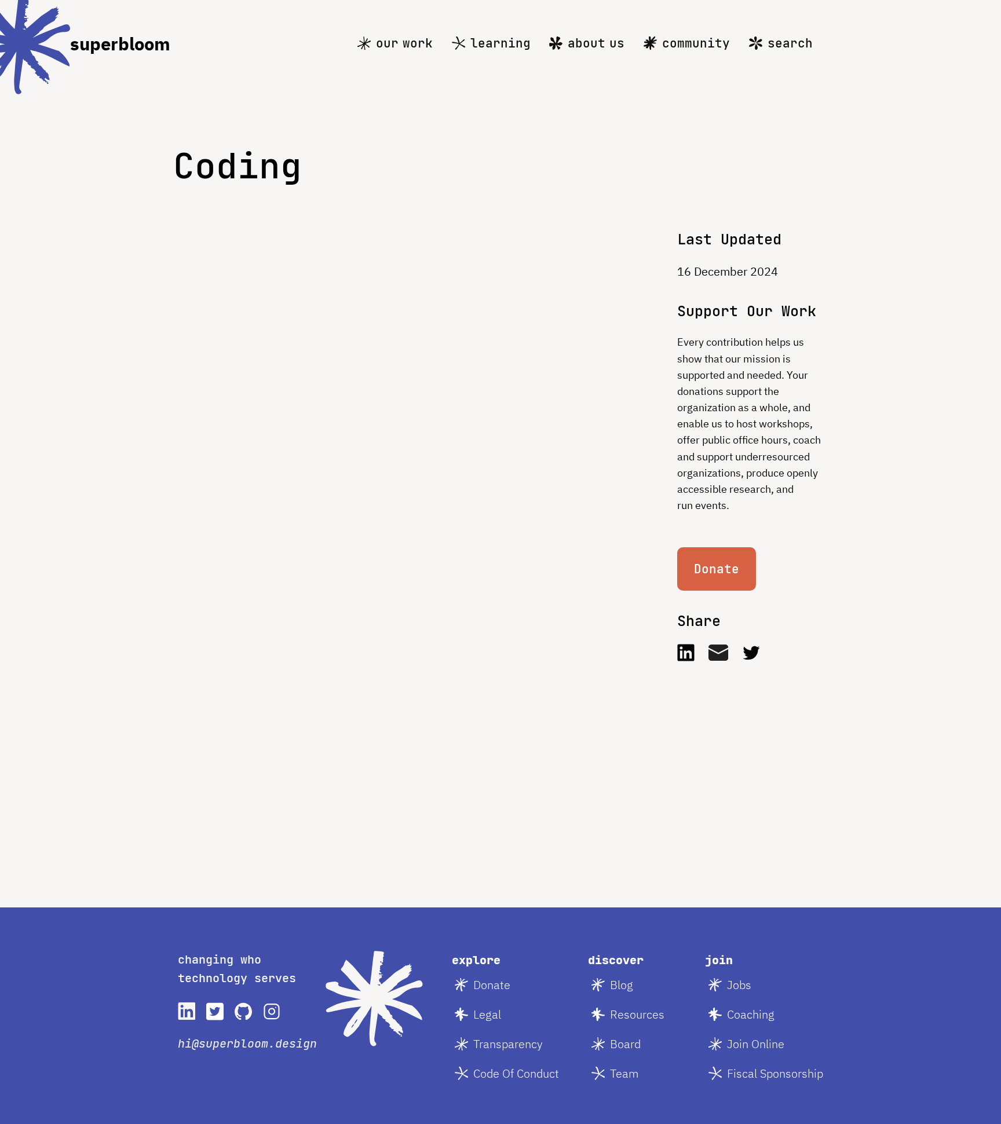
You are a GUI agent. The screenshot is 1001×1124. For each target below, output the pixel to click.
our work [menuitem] (404, 43)
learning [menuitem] (500, 43)
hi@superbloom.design (247, 1043)
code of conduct (516, 1073)
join (719, 960)
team (624, 1073)
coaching (751, 1014)
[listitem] (186, 1011)
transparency (508, 1044)
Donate (716, 569)
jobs (739, 984)
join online (755, 1044)
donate (491, 984)
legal (487, 1014)
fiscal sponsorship (775, 1073)
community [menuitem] (696, 43)
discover (616, 960)
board (625, 1044)
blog (621, 984)
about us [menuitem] (596, 43)
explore (476, 960)
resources (637, 1014)
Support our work (746, 311)
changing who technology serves (237, 969)
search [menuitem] (790, 43)
